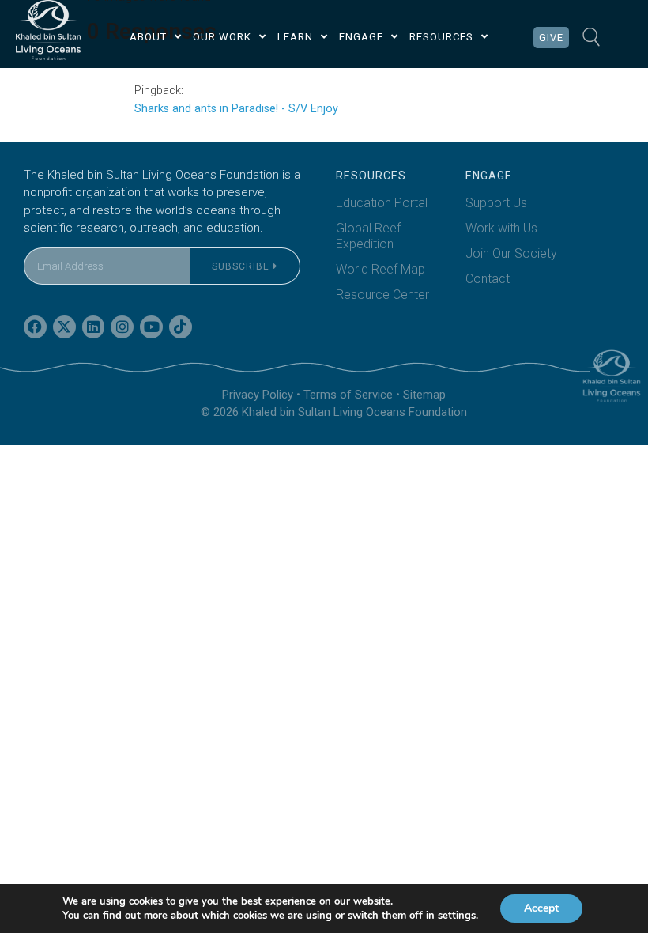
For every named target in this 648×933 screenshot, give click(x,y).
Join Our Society (511, 253)
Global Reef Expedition (368, 236)
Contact (487, 278)
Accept (541, 908)
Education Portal (382, 202)
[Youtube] (151, 326)
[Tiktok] (180, 326)
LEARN (295, 37)
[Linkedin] (93, 326)
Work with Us (501, 228)
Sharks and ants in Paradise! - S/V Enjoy (236, 108)
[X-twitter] (64, 326)
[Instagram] (122, 326)
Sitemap (424, 394)
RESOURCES (441, 37)
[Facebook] (35, 326)
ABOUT (148, 37)
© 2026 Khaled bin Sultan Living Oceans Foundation (334, 412)
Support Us (496, 202)
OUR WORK (222, 37)
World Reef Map (380, 269)
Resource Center (382, 294)
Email (39, 237)
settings (457, 915)
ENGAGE (361, 37)
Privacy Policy (257, 394)
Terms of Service (348, 394)
